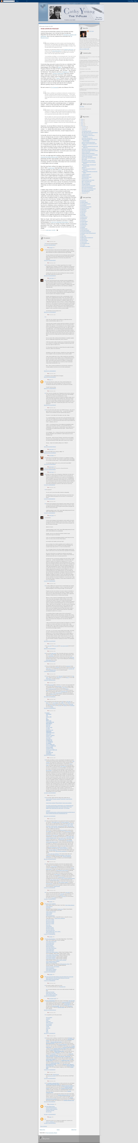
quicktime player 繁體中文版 (51, 749)
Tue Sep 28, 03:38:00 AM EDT (50, 1078)
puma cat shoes (54, 826)
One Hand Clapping (85, 230)
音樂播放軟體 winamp (50, 732)
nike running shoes (62, 838)
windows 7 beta (49, 736)
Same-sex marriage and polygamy (88, 142)
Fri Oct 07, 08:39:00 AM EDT (49, 498)
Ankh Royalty (68, 1056)
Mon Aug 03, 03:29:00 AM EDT (50, 708)
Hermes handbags (49, 945)
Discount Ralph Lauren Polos (51, 994)
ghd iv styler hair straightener (53, 853)
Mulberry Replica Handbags (51, 962)
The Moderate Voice (85, 243)
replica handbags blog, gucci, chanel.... (53, 931)
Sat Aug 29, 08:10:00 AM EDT (49, 755)
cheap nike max (70, 826)
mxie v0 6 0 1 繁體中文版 (51, 745)
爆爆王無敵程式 (49, 723)
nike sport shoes (66, 824)
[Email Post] (57, 230)
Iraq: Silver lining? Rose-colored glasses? (90, 132)
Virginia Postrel (84, 224)
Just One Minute (85, 240)
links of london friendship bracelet (68, 878)
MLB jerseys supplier (50, 920)
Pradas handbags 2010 (59, 1051)
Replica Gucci (60, 909)
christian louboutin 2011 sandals (53, 1084)
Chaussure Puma (52, 688)
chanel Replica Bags (50, 944)
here (60, 169)
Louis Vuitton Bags (52, 808)
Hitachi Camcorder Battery (61, 976)
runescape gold (56, 1074)
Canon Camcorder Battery (51, 976)
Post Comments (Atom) (51, 1132)
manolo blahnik (49, 926)
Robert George (84, 216)
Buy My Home (49, 1111)
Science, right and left (86, 151)
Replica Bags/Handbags (50, 938)
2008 (82, 120)
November (84, 128)
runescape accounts (52, 1075)
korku (54, 704)
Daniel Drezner (84, 228)
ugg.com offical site (66, 1002)
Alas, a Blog (84, 236)
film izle (51, 705)
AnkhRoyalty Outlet (65, 1060)
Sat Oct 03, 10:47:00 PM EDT (50, 816)
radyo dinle (68, 701)
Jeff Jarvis (84, 219)
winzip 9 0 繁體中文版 (50, 744)
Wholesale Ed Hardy (50, 1043)
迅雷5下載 (48, 726)
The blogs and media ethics (87, 156)
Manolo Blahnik (59, 802)
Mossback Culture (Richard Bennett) (89, 233)
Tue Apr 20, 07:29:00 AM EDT (50, 1069)
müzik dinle (71, 704)
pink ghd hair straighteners (63, 848)
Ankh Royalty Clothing (51, 1059)
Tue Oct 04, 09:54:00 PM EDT (50, 260)
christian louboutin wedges (67, 1085)
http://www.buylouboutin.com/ (64, 812)
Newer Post (42, 1129)
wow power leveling (64, 645)
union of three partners (56, 50)
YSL (65, 808)
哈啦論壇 (48, 712)
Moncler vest (51, 1065)
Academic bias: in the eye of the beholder (90, 154)
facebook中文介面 (49, 730)
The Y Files (82, 106)
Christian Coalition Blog (58, 73)
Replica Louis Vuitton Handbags (52, 952)
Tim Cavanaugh (54, 87)
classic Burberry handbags (51, 969)
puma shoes (48, 835)
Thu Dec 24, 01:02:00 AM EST (50, 995)
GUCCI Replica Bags (50, 942)
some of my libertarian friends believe (59, 222)
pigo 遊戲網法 (48, 743)
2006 (82, 123)
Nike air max (61, 839)
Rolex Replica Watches (69, 905)
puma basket (51, 684)
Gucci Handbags (66, 805)
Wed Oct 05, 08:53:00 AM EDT (50, 377)
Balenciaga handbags (50, 946)
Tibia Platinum (48, 678)
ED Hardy (70, 1038)
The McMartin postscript (86, 131)
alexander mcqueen (50, 927)
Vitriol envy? (84, 167)
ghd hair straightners (65, 822)
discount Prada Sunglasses (69, 1047)
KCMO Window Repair (50, 1106)
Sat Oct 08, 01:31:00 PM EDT (50, 641)
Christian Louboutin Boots (58, 805)
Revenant (51, 247)
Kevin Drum (84, 225)
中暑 (47, 715)
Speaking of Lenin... (85, 175)
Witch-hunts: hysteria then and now (88, 149)
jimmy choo (48, 924)
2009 (82, 119)
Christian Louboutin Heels (53, 1083)
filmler (52, 706)
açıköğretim (72, 705)
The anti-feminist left (86, 191)
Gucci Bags (61, 806)
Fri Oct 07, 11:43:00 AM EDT (49, 512)
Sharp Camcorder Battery (54, 979)
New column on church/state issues (89, 188)
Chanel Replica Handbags (51, 956)
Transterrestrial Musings (86, 231)
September (84, 193)
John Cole (83, 212)
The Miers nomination (86, 184)
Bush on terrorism (85, 178)
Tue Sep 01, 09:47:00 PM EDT (50, 792)
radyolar (65, 705)
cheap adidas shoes (55, 822)
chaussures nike (64, 691)
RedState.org (66, 72)
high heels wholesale (50, 928)
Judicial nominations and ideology (88, 153)
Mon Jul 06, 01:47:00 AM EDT (50, 696)
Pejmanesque (84, 218)
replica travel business (50, 915)
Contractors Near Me (50, 1110)
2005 (82, 125)
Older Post (73, 1129)
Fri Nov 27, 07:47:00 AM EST (49, 971)
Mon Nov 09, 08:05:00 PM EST (50, 859)
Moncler (47, 1064)
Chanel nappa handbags (67, 802)
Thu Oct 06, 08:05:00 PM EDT (50, 469)
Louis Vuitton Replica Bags (51, 941)
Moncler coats (66, 1064)
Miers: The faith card (86, 182)
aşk (55, 705)
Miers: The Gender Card (86, 181)
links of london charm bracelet (62, 870)
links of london (63, 766)
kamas (51, 654)
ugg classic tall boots (59, 1056)
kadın (49, 704)
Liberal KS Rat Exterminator (51, 1107)
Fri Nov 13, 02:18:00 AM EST (49, 887)
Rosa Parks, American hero (87, 138)
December (84, 126)
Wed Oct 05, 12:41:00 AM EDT (50, 312)
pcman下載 (48, 751)
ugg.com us (70, 1006)
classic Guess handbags (51, 903)
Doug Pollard (51, 455)
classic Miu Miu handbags (51, 970)
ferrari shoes (62, 830)
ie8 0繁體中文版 (49, 740)
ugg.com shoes (61, 1007)
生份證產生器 (48, 753)
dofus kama (53, 653)
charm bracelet (54, 866)
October (83, 129)
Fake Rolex (48, 907)
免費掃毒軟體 (48, 731)
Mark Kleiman (84, 238)
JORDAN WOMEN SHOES (51, 838)
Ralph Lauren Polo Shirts (51, 993)
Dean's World (84, 241)
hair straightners (63, 847)
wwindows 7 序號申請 (50, 735)
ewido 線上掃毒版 (49, 747)
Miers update (84, 159)
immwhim (50, 901)
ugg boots (53, 1053)
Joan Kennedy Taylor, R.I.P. (87, 133)
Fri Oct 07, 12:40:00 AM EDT (49, 484)
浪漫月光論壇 (48, 714)
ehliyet (69, 702)
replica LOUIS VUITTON (51, 911)
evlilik (47, 1030)
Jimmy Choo (48, 800)
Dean (50, 379)
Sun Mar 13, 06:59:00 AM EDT (50, 1114)
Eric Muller (84, 215)
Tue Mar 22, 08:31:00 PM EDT (50, 1123)
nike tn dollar (48, 831)
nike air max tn (68, 831)
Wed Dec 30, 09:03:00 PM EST (50, 1010)
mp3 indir (59, 705)
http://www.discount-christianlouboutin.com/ (59, 813)
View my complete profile (84, 48)
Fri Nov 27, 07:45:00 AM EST (49, 934)
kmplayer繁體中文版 (50, 722)
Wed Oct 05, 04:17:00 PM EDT (50, 452)
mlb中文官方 (48, 724)
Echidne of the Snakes (86, 246)
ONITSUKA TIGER (52, 998)
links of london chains (55, 879)
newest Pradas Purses (54, 1049)
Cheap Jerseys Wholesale (60, 918)
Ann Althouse (84, 205)
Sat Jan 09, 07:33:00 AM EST (49, 1033)
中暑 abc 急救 (48, 716)
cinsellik (61, 702)
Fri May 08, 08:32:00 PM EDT (50, 661)
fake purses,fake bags (50, 930)
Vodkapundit (84, 209)
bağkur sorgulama (49, 1022)
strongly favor (51, 168)
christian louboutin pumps (66, 1088)
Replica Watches (49, 906)
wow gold (49, 645)
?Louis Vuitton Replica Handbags (52, 954)
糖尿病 (47, 719)
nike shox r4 (56, 827)
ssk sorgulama (55, 702)
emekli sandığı (49, 1025)
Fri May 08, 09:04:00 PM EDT (50, 680)
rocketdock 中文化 (49, 748)
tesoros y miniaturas (50, 1121)
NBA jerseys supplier (50, 923)
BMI (47, 718)
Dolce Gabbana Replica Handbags (52, 961)
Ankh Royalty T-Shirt (55, 1063)
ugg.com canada (55, 1006)
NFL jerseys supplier (50, 919)
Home (58, 1129)
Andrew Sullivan (85, 202)
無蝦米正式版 (48, 720)
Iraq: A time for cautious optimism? (88, 160)
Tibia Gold (60, 676)
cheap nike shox (61, 826)
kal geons (68, 666)
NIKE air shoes (53, 694)
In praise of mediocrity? (86, 174)
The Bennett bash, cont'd (86, 177)
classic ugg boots (50, 1056)
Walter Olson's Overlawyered (87, 237)
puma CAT (64, 687)
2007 (82, 122)
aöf (62, 701)
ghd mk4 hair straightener (60, 855)
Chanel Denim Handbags (51, 802)
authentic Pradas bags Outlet (60, 1048)
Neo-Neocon (84, 211)
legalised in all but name (68, 49)
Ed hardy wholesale (62, 1044)
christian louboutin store (69, 1100)
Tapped (83, 234)
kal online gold (71, 668)
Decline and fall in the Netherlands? (88, 185)
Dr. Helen (83, 244)
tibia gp (67, 677)
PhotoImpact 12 (49, 739)
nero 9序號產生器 (49, 741)
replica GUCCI (49, 914)
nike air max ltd (59, 692)
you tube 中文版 (49, 727)
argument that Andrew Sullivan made (49, 157)
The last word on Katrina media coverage (90, 150)
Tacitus (58, 78)
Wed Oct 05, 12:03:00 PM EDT (50, 388)
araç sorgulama (49, 1017)
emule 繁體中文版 (49, 752)
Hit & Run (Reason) (85, 208)
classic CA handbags (50, 967)
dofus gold (72, 657)
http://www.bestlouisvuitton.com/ (52, 812)
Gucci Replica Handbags (51, 957)
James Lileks (84, 222)
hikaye (47, 702)
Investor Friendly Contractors (51, 1109)
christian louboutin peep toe (64, 1095)
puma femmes (58, 686)
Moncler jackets (53, 1064)
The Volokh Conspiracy (86, 203)
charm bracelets (49, 883)
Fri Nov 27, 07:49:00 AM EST (49, 980)
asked (59, 67)
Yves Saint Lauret (49, 805)
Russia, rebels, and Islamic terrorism (89, 157)
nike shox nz (55, 835)
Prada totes (57, 1052)
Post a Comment (43, 1126)
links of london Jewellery (63, 882)
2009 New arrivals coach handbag (52, 966)
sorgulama (48, 1018)
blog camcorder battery (50, 932)
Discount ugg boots (54, 1055)
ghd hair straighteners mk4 (53, 847)
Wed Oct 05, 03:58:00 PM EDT (50, 446)
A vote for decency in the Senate (88, 180)
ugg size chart (72, 1000)
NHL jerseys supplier (50, 922)
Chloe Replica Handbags (51, 958)
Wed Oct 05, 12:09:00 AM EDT (50, 275)
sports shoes (70, 823)
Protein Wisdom (85, 221)
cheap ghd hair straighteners (60, 851)
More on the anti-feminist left (87, 187)
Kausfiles (83, 227)
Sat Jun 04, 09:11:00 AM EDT (49, 1101)
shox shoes (51, 827)
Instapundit (84, 200)
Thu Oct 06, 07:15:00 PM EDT (50, 464)
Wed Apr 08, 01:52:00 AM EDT (50, 648)
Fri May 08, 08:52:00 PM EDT (50, 671)
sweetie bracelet (61, 877)
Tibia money (58, 677)
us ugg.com (67, 1003)
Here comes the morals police (87, 190)
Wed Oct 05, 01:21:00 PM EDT (50, 405)
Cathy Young (51, 278)
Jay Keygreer (51, 1104)
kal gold (57, 667)
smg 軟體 (48, 728)
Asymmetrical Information (86, 206)
